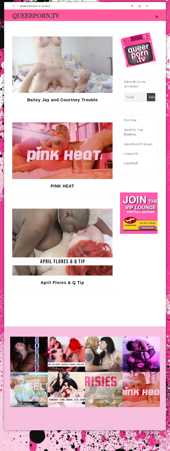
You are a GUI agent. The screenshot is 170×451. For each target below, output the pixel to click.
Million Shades (104, 427)
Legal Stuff (131, 163)
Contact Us (131, 154)
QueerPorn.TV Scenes (138, 144)
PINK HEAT (62, 186)
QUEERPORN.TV (35, 15)
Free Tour (130, 120)
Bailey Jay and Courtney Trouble (62, 100)
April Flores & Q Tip (62, 282)
